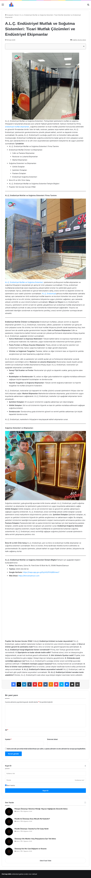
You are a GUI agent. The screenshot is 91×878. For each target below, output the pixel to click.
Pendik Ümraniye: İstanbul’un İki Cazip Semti (31, 829)
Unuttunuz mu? (79, 780)
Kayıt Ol (45, 790)
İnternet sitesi (52, 739)
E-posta (8, 739)
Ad (6, 730)
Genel (16, 15)
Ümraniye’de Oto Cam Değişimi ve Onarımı (30, 849)
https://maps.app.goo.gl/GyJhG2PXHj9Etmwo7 (41, 572)
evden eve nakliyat (30, 874)
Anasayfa (9, 15)
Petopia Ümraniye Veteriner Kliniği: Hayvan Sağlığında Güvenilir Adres (41, 809)
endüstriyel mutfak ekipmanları (17, 127)
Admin (18, 811)
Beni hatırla (11, 785)
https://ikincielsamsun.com (28, 576)
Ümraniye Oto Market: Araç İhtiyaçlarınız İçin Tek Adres (35, 839)
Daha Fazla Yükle (45, 860)
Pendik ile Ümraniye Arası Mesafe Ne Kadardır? (32, 819)
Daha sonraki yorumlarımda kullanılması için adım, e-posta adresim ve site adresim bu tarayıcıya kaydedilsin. (46, 749)
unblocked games (17, 874)
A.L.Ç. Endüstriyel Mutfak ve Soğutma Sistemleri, (24, 282)
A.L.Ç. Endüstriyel (49, 294)
